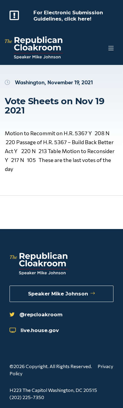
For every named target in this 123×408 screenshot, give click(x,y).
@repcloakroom (40, 314)
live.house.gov (40, 330)
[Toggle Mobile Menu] (99, 48)
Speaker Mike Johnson (58, 294)
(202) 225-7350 (27, 397)
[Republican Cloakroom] (34, 48)
